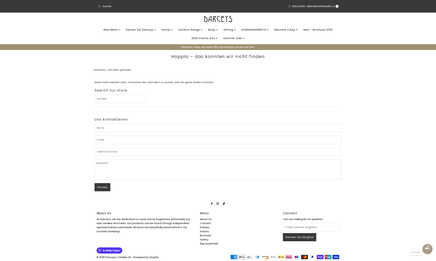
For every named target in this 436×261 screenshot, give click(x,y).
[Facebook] (212, 203)
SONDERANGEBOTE (254, 29)
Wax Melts (111, 29)
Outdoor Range (189, 29)
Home (166, 29)
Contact (205, 223)
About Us (206, 219)
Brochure (205, 235)
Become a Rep (285, 29)
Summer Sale (233, 38)
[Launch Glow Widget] (427, 249)
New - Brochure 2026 (318, 29)
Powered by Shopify (146, 257)
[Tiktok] (224, 203)
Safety (204, 239)
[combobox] (157, 6)
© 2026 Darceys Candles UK (114, 257)
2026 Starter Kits (203, 38)
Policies (204, 227)
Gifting (228, 29)
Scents (204, 231)
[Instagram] (217, 203)
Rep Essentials (209, 243)
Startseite (99, 70)
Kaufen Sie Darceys (140, 29)
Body (212, 29)
